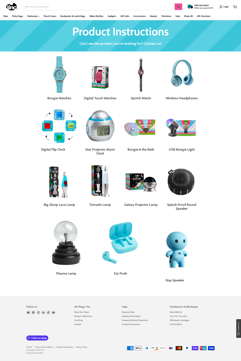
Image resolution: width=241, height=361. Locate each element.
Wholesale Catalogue (179, 320)
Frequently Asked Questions (135, 320)
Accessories (139, 16)
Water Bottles (96, 16)
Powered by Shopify (34, 353)
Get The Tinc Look (178, 316)
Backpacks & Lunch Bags (73, 16)
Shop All (188, 16)
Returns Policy (128, 312)
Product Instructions (131, 324)
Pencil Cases (50, 16)
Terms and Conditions (44, 347)
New (5, 16)
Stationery (32, 16)
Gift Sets (124, 16)
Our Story (78, 320)
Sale (177, 16)
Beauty (153, 16)
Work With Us (176, 312)
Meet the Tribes (81, 312)
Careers (77, 324)
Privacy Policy (81, 347)
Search (29, 347)
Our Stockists (176, 324)
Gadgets (112, 16)
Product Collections (83, 316)
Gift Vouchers (203, 16)
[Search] (178, 6)
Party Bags (17, 16)
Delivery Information (131, 316)
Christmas (166, 16)
